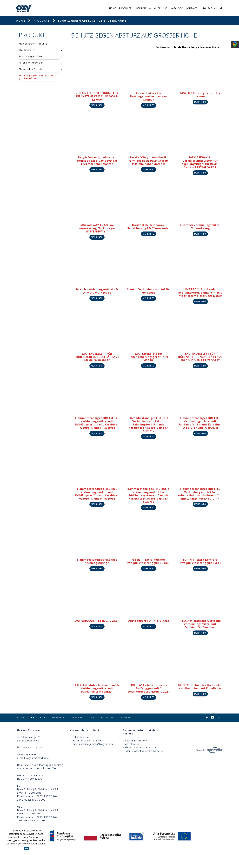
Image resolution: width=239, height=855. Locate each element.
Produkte (125, 8)
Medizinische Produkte (33, 43)
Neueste (205, 47)
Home (112, 8)
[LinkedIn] (219, 717)
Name (215, 47)
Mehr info (97, 105)
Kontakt (191, 8)
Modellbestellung (185, 47)
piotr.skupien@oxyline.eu (148, 750)
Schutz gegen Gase (31, 56)
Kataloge (177, 8)
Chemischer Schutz (31, 69)
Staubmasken (27, 50)
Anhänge (154, 8)
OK (26, 848)
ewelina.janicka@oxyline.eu (96, 744)
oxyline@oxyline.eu (38, 757)
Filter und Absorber (31, 62)
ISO (165, 8)
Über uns (140, 8)
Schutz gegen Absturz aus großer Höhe (37, 77)
